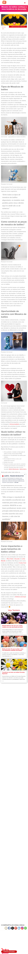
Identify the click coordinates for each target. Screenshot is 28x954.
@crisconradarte (14, 424)
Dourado (17, 559)
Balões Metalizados (14, 469)
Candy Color (22, 563)
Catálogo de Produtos (9, 951)
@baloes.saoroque (20, 597)
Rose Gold (10, 559)
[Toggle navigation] (24, 3)
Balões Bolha (23, 469)
